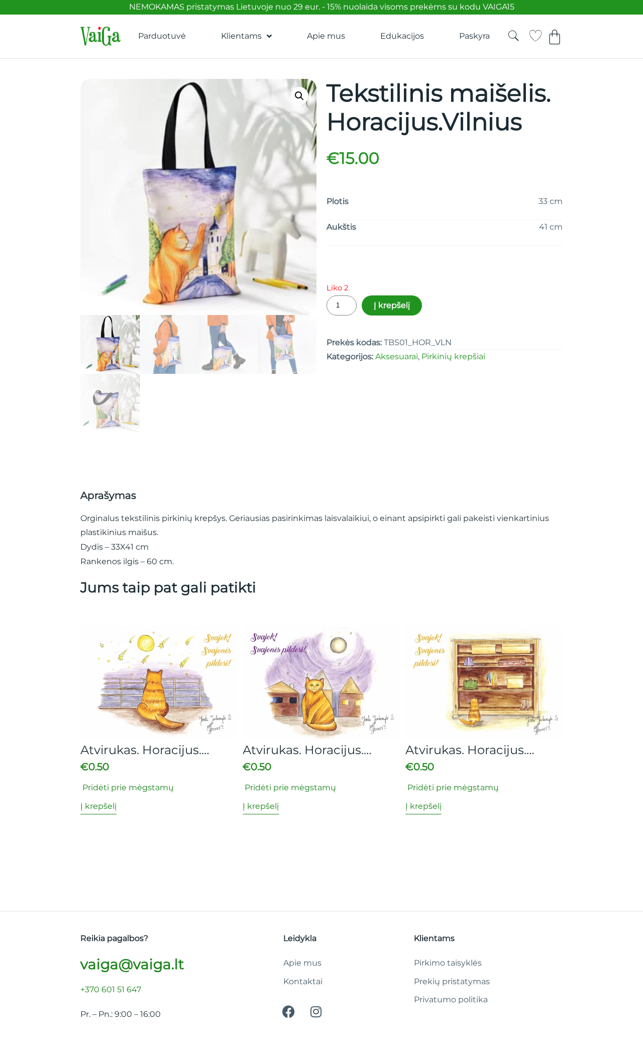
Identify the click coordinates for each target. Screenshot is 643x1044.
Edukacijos (402, 36)
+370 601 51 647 (110, 989)
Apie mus (326, 36)
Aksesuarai (396, 356)
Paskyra (474, 36)
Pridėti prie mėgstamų (127, 787)
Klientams (241, 36)
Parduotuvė (162, 36)
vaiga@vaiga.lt (132, 964)
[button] (299, 96)
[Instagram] (316, 1011)
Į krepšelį (392, 305)
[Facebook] (288, 1011)
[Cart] (555, 37)
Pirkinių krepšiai (453, 356)
